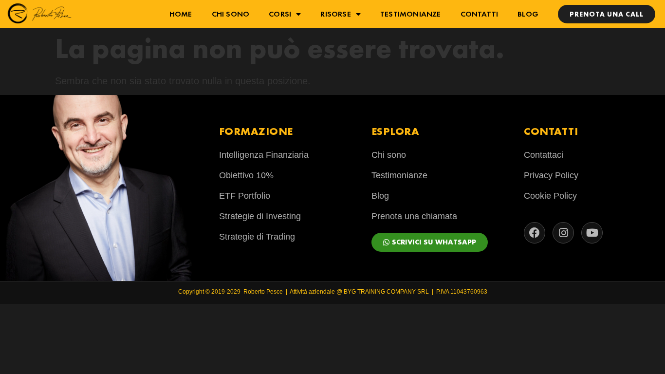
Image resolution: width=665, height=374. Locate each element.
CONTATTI (480, 14)
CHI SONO (231, 14)
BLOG (527, 14)
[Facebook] (534, 232)
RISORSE (335, 14)
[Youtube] (592, 232)
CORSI (280, 14)
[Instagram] (563, 232)
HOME (180, 14)
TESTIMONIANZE (410, 14)
